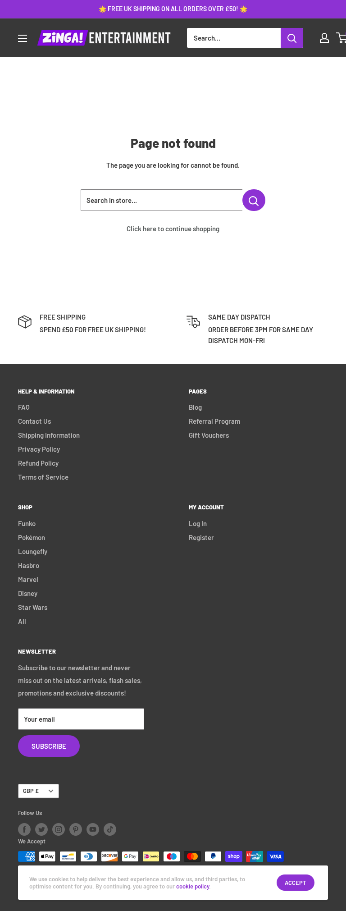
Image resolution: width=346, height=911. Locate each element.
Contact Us (34, 421)
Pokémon (31, 537)
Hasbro (28, 565)
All (22, 621)
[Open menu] (22, 38)
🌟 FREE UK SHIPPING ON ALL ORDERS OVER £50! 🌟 (173, 9)
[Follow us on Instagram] (58, 829)
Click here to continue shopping (173, 228)
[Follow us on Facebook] (24, 829)
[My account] (324, 38)
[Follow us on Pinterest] (75, 829)
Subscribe (49, 746)
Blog (195, 407)
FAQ (24, 407)
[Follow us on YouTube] (92, 829)
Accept (295, 882)
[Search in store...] (253, 200)
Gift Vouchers (209, 435)
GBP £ (31, 790)
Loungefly (32, 551)
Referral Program (214, 421)
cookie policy (192, 886)
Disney (27, 593)
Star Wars (32, 607)
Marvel (28, 579)
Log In (198, 523)
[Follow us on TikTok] (110, 829)
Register (201, 537)
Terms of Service (43, 477)
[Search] (292, 38)
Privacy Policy (39, 449)
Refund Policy (38, 463)
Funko (27, 523)
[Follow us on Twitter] (41, 829)
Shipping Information (49, 435)
